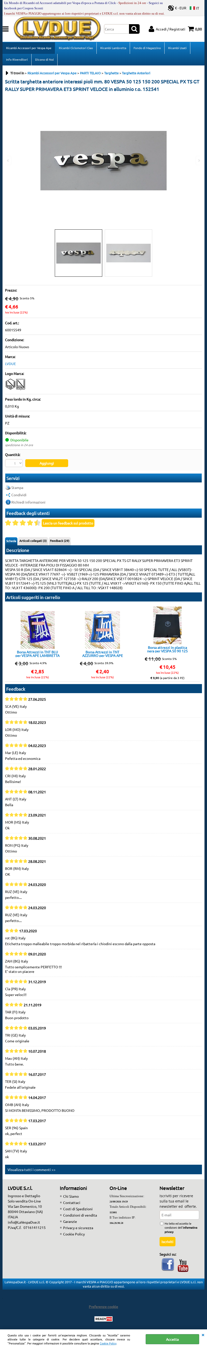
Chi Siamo (71, 1196)
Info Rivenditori (17, 59)
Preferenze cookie (103, 1306)
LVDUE (10, 363)
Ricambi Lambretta (113, 48)
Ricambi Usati (177, 48)
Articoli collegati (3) (33, 541)
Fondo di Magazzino (147, 48)
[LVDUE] (16, 389)
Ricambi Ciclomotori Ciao (76, 48)
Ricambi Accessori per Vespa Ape (28, 48)
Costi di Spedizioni (78, 1208)
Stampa (17, 487)
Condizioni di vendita (80, 1215)
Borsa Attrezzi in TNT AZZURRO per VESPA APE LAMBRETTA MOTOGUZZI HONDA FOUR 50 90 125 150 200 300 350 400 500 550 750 (102, 653)
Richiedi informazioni (28, 502)
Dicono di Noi (44, 59)
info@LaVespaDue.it (24, 1222)
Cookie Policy (108, 1343)
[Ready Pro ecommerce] (103, 1319)
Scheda (11, 541)
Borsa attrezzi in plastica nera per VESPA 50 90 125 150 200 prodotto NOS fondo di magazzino (167, 649)
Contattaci (71, 1202)
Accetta (172, 1339)
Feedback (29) (59, 541)
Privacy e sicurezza (78, 1227)
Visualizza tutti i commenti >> (32, 1169)
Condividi (19, 494)
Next (198, 160)
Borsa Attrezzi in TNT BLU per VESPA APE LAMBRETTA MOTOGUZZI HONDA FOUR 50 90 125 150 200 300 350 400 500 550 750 (37, 653)
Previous (8, 160)
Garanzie (70, 1221)
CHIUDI (202, 1334)
